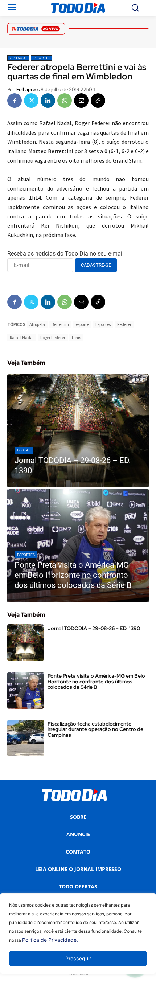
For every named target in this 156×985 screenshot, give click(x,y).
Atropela (37, 324)
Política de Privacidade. (50, 940)
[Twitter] (31, 100)
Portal (23, 450)
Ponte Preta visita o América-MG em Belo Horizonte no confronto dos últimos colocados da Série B (96, 681)
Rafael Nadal (22, 337)
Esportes (41, 58)
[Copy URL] (98, 100)
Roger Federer (52, 337)
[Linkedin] (48, 100)
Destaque (18, 58)
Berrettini (60, 324)
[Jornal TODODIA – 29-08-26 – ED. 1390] (78, 430)
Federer (124, 324)
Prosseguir (78, 958)
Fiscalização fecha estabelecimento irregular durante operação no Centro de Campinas (95, 729)
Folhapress (28, 89)
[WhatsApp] (64, 100)
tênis (76, 337)
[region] (78, 939)
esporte (82, 324)
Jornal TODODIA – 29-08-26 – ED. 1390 (94, 628)
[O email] (81, 100)
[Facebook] (14, 100)
